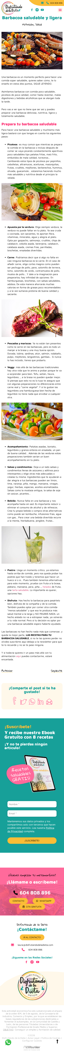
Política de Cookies (50, 1038)
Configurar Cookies (32, 1040)
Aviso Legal (33, 1038)
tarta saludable (20, 590)
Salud (38, 24)
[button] (60, 9)
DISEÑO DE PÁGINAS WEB (32, 1050)
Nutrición (28, 24)
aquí (18, 656)
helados (46, 586)
